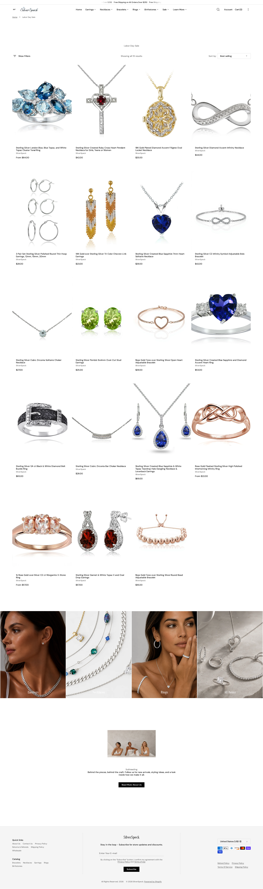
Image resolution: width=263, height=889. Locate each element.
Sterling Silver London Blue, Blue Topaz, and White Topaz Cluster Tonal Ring (41, 149)
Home (14, 17)
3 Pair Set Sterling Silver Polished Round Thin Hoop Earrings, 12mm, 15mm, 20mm (41, 255)
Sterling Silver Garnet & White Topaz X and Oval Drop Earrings (100, 576)
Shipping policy (241, 867)
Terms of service (225, 867)
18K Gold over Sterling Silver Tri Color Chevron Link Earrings (101, 255)
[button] (218, 9)
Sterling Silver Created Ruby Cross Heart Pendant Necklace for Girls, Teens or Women (100, 149)
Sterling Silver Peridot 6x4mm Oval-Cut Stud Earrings (98, 361)
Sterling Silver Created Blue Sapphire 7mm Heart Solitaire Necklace (160, 255)
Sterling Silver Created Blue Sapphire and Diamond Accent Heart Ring (220, 361)
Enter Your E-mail (108, 853)
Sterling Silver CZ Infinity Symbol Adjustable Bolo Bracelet (219, 255)
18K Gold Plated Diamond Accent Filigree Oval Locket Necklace (158, 149)
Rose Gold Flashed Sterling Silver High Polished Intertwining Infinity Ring (218, 467)
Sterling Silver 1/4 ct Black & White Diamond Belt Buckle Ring (40, 467)
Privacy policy (238, 863)
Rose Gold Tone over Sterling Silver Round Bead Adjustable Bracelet (159, 576)
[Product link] (42, 112)
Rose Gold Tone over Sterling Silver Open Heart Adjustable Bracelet (159, 361)
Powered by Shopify (153, 881)
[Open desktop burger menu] (14, 9)
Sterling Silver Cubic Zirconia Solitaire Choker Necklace (38, 361)
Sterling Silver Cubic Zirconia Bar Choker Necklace (101, 466)
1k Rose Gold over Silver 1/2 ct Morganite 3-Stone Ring (41, 576)
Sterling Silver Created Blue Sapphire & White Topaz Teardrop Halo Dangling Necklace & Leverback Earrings (158, 469)
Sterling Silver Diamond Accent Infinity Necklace (219, 147)
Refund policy (223, 863)
